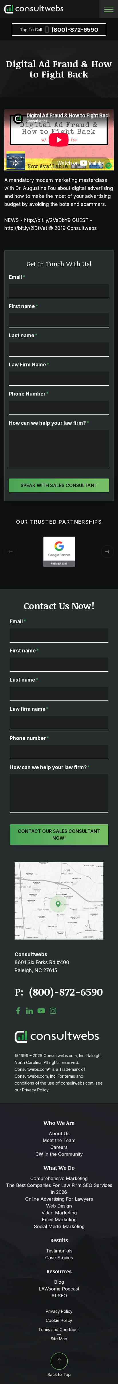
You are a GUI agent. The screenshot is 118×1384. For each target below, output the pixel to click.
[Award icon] (59, 539)
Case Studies (59, 1257)
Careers (59, 1147)
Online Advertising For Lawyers (59, 1199)
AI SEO (59, 1295)
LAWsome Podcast (59, 1289)
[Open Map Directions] (59, 865)
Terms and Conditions (59, 1329)
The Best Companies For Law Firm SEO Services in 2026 (59, 1188)
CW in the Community (59, 1154)
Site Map (59, 1339)
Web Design (59, 1206)
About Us (59, 1133)
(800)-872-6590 (59, 29)
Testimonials (59, 1251)
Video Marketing (59, 1213)
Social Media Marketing (59, 1226)
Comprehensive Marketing (59, 1178)
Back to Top (59, 1374)
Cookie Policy (59, 1320)
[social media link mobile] (18, 1010)
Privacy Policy (59, 1311)
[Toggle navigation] (108, 9)
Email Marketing (59, 1219)
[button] (107, 551)
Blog (59, 1282)
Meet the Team (59, 1140)
